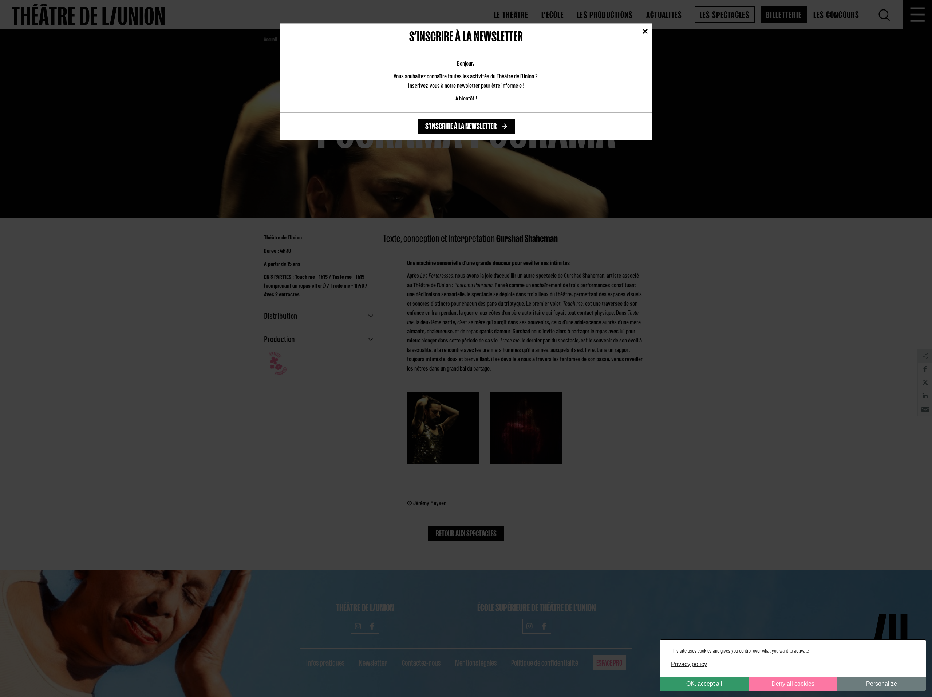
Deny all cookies (792, 684)
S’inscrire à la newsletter (461, 125)
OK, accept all (704, 684)
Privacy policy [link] (689, 664)
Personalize (881, 684)
